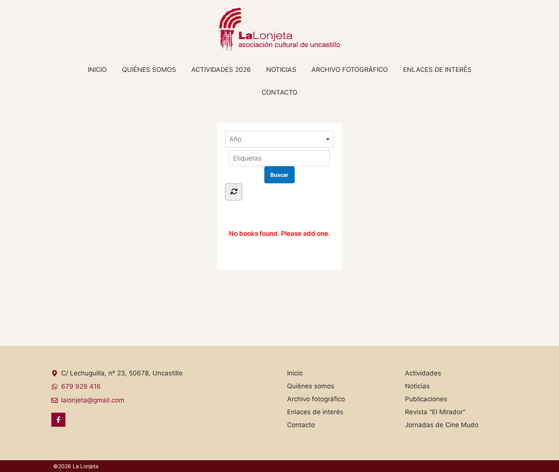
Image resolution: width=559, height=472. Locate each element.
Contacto (279, 92)
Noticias (281, 69)
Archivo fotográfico (349, 69)
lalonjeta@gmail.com (92, 400)
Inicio (97, 69)
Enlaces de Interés (437, 69)
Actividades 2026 (221, 69)
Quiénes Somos (149, 69)
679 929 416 (81, 386)
